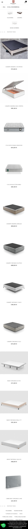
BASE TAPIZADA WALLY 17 (14, 420)
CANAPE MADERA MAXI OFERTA (14, 106)
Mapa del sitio (19, 519)
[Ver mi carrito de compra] (25, 2)
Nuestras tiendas (18, 510)
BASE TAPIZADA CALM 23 (14, 459)
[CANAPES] (19, 13)
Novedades (9, 510)
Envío (21, 513)
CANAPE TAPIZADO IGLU (14, 341)
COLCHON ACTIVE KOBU (14, 184)
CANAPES (19, 17)
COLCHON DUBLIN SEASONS (14, 145)
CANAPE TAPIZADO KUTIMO (14, 263)
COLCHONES (10, 17)
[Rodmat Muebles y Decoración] (13, 2)
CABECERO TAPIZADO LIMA (14, 498)
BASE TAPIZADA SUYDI (14, 380)
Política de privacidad (20, 516)
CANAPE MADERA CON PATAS (14, 66)
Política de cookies (7, 516)
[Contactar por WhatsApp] (4, 525)
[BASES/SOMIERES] (14, 23)
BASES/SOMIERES (14, 28)
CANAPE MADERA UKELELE (14, 223)
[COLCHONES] (10, 13)
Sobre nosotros (9, 519)
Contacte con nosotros (11, 513)
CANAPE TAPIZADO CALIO (14, 302)
